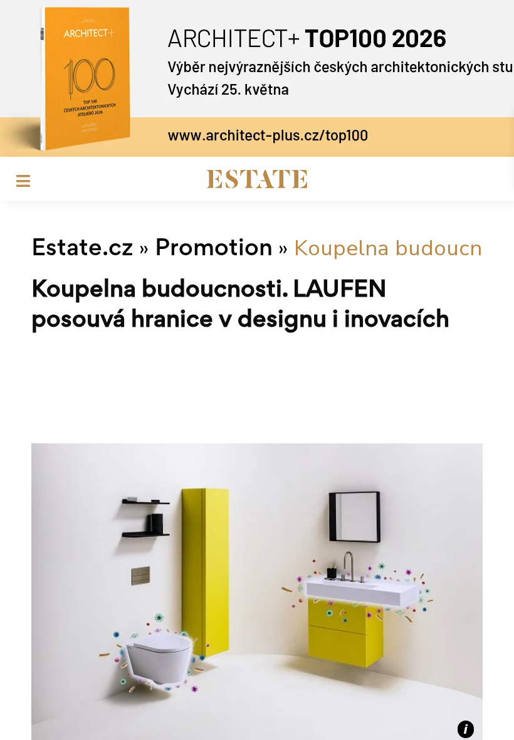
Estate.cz (82, 250)
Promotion (214, 250)
